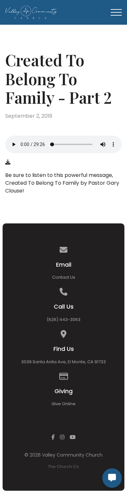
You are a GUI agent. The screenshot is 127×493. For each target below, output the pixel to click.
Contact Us (63, 277)
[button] (116, 12)
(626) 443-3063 (63, 319)
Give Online (63, 404)
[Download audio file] (7, 162)
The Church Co (63, 466)
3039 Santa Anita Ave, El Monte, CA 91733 (63, 362)
